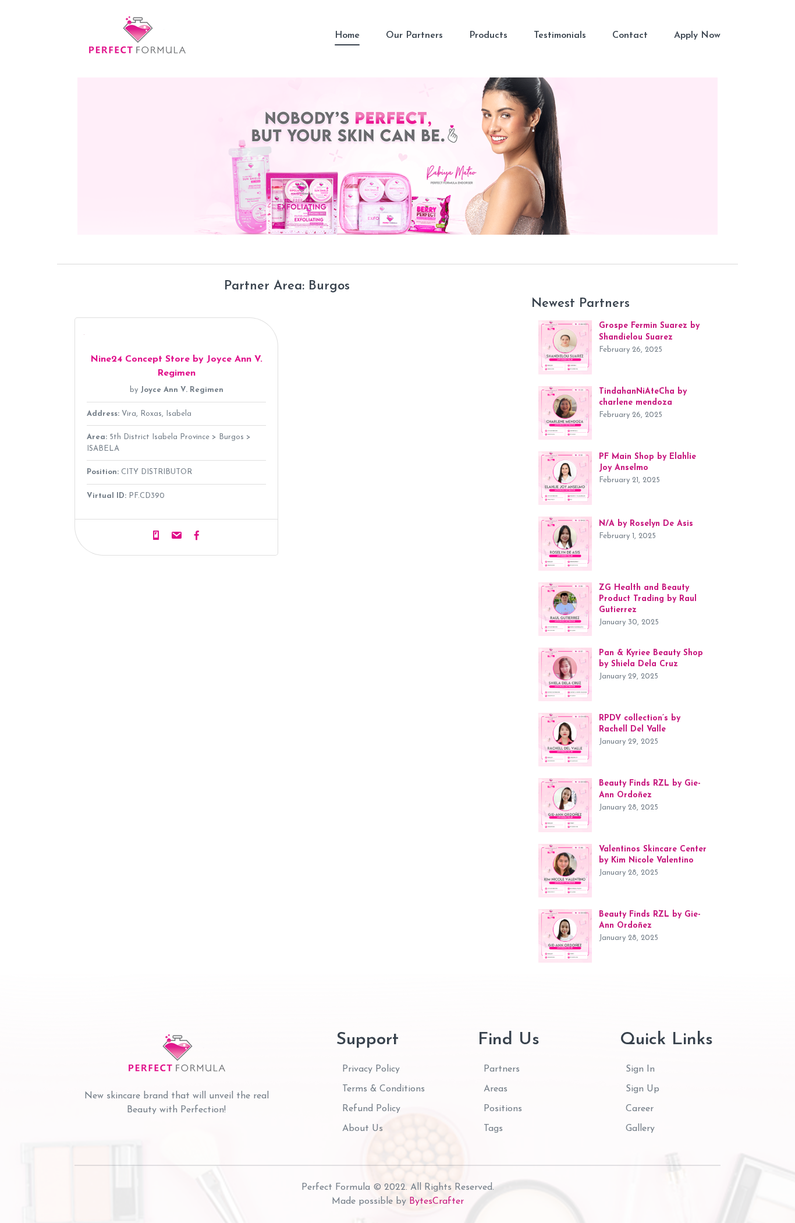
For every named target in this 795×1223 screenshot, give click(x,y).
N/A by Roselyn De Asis (646, 523)
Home (347, 35)
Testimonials (560, 35)
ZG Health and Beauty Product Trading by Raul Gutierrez (648, 599)
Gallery (640, 1128)
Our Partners (414, 35)
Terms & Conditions (383, 1089)
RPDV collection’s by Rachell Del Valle (639, 724)
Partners (502, 1069)
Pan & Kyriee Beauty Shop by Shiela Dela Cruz (651, 659)
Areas (495, 1089)
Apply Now (697, 35)
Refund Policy (371, 1109)
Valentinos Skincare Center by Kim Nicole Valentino (653, 855)
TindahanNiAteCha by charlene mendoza (643, 397)
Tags (493, 1128)
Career (640, 1109)
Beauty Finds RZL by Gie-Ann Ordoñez (650, 789)
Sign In (640, 1069)
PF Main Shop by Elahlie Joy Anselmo (647, 462)
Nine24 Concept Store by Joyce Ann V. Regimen (176, 366)
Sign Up (642, 1089)
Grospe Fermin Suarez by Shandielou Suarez (649, 331)
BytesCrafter (436, 1201)
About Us (362, 1128)
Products (488, 35)
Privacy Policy (371, 1069)
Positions (503, 1109)
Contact (630, 35)
